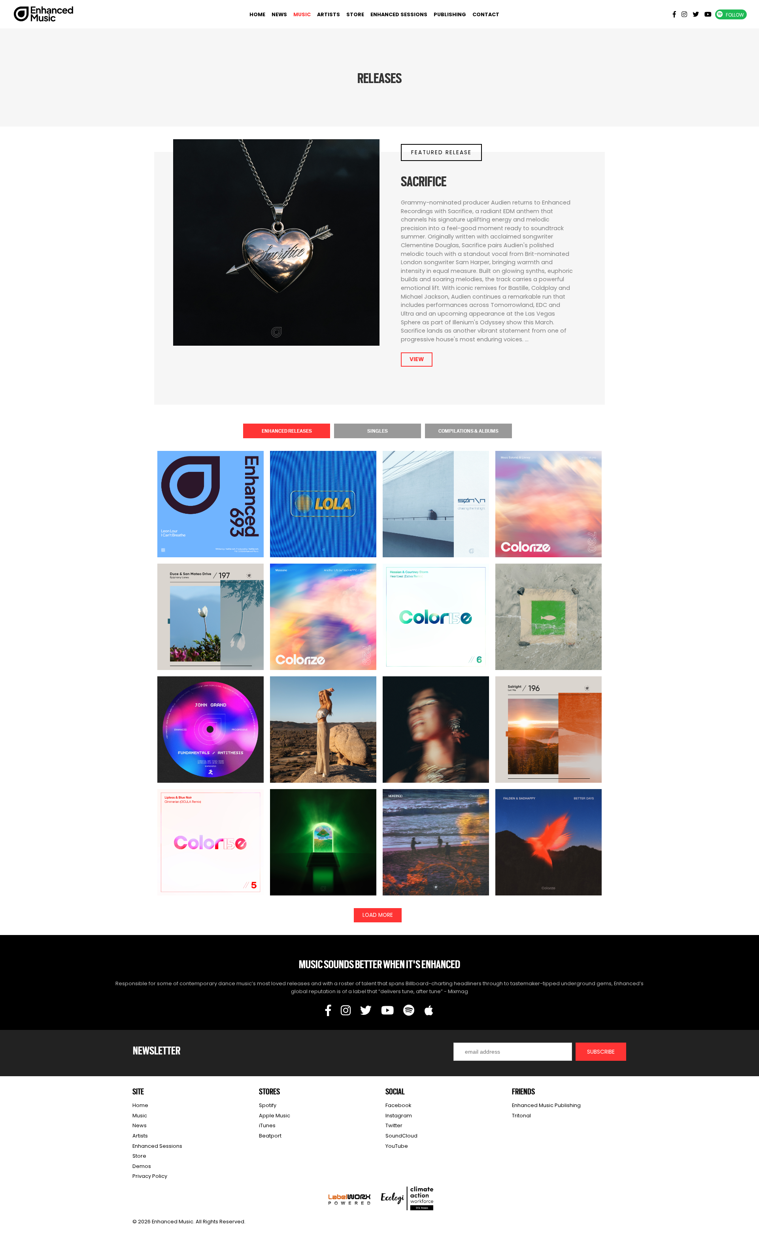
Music (302, 14)
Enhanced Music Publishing (546, 1105)
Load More (378, 915)
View (417, 359)
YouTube (396, 1146)
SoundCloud (401, 1135)
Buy (210, 518)
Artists (328, 14)
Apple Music (274, 1115)
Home (257, 14)
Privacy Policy (149, 1176)
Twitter (393, 1125)
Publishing (450, 14)
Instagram (398, 1115)
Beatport (270, 1135)
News (279, 14)
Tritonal (521, 1115)
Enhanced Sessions (398, 14)
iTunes (267, 1125)
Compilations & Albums (468, 431)
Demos (141, 1166)
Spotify (267, 1105)
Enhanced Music (44, 15)
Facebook (398, 1105)
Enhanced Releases (287, 431)
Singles (377, 431)
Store (355, 14)
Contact (485, 14)
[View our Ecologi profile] (407, 1198)
